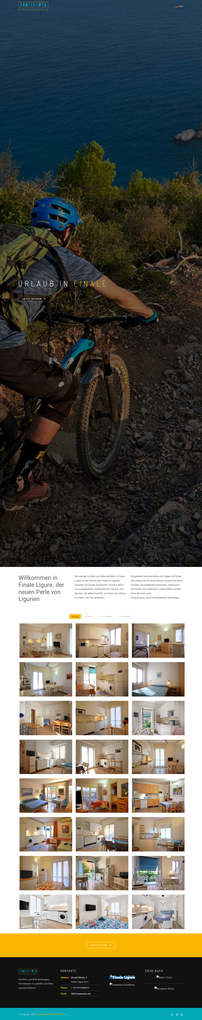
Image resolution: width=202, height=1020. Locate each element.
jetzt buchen (33, 525)
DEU (181, 6)
